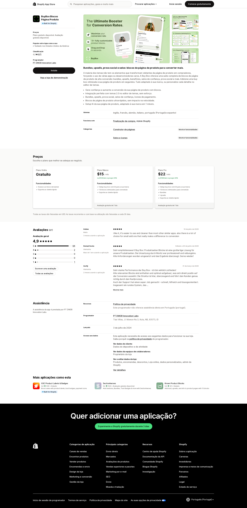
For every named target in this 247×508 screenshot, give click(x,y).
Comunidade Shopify (153, 461)
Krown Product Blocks (174, 383)
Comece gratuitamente (199, 4)
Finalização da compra (124, 121)
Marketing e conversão (80, 476)
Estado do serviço (188, 487)
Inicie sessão (175, 4)
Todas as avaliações (44, 273)
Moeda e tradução (115, 487)
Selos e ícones (120, 138)
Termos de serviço (77, 500)
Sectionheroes (109, 383)
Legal (181, 482)
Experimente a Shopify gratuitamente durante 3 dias (123, 426)
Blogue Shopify (150, 466)
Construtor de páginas (124, 129)
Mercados (111, 456)
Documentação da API (153, 456)
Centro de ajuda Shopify (154, 451)
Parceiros (183, 471)
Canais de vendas (78, 451)
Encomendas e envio (79, 466)
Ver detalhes (119, 370)
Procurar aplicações (145, 4)
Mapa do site (121, 500)
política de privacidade (140, 339)
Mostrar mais (118, 290)
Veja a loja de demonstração (54, 77)
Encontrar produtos (78, 456)
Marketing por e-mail (116, 471)
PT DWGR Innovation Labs (44, 63)
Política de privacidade (124, 304)
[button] (62, 388)
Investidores (185, 461)
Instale (54, 70)
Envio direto (112, 451)
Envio (108, 482)
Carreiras (183, 456)
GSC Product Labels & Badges (54, 383)
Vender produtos (77, 461)
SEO (108, 476)
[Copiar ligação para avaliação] (90, 229)
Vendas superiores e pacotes (120, 466)
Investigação (149, 471)
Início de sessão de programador (49, 500)
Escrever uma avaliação (45, 268)
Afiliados (183, 476)
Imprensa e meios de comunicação (196, 466)
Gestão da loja (76, 482)
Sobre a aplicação (188, 451)
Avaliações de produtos (117, 461)
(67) (39, 54)
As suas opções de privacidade (146, 500)
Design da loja (76, 471)
